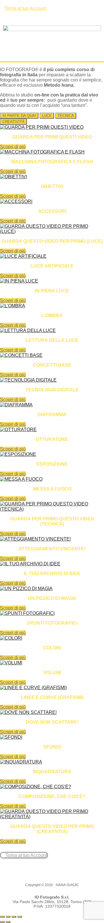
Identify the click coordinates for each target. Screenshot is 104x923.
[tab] (19, 116)
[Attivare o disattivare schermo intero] (8, 917)
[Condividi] (14, 917)
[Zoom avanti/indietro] (2, 917)
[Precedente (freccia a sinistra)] (2, 922)
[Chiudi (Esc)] (19, 917)
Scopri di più (13, 146)
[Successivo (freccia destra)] (8, 922)
